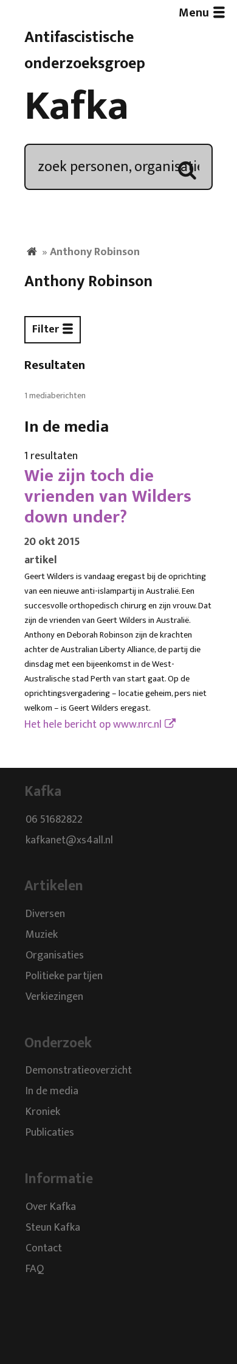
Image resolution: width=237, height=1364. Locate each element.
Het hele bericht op (93, 724)
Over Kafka (51, 1207)
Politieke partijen (64, 977)
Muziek (42, 935)
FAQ (35, 1269)
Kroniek (43, 1112)
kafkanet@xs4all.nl (69, 840)
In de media (52, 1092)
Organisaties (55, 956)
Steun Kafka (53, 1227)
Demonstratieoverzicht (79, 1071)
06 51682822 (54, 819)
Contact (44, 1248)
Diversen (45, 914)
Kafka (76, 106)
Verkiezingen (54, 997)
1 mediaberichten (55, 395)
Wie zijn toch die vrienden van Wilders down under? (107, 496)
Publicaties (50, 1133)
